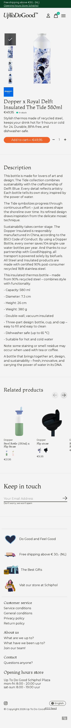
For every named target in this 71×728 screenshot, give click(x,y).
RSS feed (51, 708)
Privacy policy (14, 618)
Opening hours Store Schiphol (21, 5)
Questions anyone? (18, 663)
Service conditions (17, 608)
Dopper (8, 439)
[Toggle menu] (63, 16)
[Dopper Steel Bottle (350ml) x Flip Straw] (19, 421)
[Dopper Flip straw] (52, 421)
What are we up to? (19, 638)
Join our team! (14, 648)
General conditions (18, 613)
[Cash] (64, 719)
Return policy (14, 623)
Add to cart (26, 140)
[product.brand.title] (35, 92)
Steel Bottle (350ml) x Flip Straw (17, 445)
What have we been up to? (24, 643)
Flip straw (43, 443)
